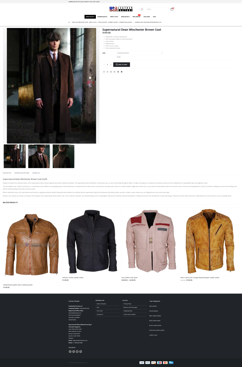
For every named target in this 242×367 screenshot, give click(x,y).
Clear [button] (118, 57)
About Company (101, 304)
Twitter (107, 71)
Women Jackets (102, 16)
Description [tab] (7, 173)
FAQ (98, 307)
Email (121, 71)
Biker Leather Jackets (155, 316)
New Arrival (136, 16)
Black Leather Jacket (154, 320)
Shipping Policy (128, 311)
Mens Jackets (90, 16)
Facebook (103, 71)
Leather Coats (153, 335)
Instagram (80, 351)
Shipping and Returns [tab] (21, 173)
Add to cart (122, 64)
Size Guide (147, 16)
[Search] (166, 9)
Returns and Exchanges (130, 307)
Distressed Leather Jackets (156, 330)
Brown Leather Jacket (155, 325)
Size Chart (100, 311)
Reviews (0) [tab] (36, 173)
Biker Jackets (125, 16)
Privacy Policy (127, 304)
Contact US (100, 314)
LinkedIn (111, 71)
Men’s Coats (114, 16)
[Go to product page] (32, 244)
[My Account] (142, 9)
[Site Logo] (121, 9)
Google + (114, 71)
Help (154, 16)
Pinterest (118, 71)
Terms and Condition (130, 314)
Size (103, 53)
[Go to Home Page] (69, 22)
